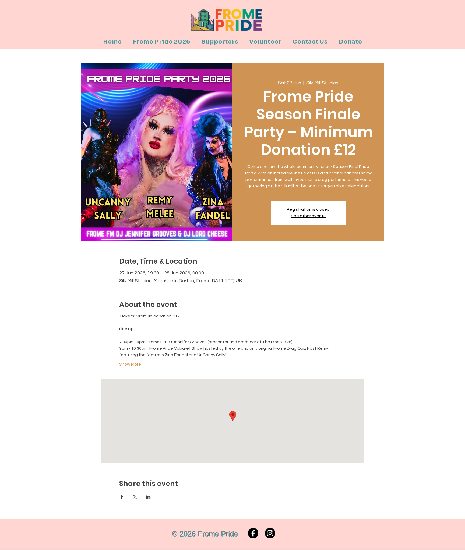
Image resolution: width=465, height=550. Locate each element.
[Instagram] (270, 533)
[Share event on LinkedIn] (148, 497)
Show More (130, 364)
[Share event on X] (135, 497)
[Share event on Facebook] (121, 497)
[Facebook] (253, 533)
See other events (308, 216)
